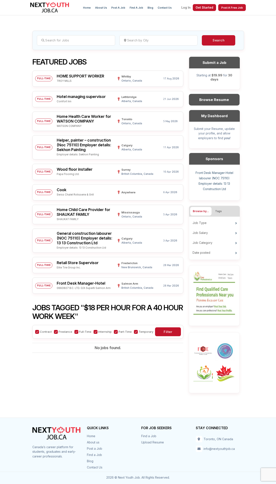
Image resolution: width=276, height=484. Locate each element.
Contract (46, 331)
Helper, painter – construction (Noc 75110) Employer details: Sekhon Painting (84, 145)
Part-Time (125, 331)
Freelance (65, 331)
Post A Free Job (232, 7)
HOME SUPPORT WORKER (80, 76)
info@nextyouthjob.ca (219, 449)
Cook (61, 190)
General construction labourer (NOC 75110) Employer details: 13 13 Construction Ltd (84, 238)
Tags (218, 211)
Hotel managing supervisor (81, 96)
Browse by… (201, 211)
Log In (186, 7)
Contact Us (165, 7)
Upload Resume (152, 442)
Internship (105, 331)
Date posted (201, 252)
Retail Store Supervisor (78, 262)
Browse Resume (214, 100)
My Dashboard (214, 116)
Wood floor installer (75, 169)
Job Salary (200, 233)
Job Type (200, 223)
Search (218, 40)
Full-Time (85, 331)
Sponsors (214, 159)
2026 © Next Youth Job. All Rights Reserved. (138, 477)
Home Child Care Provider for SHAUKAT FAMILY (83, 212)
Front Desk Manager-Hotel (81, 283)
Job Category (202, 242)
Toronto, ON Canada (218, 439)
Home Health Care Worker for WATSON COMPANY (84, 118)
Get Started (204, 7)
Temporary (146, 331)
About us (101, 7)
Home (87, 7)
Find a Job (136, 7)
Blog (150, 7)
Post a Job (118, 7)
